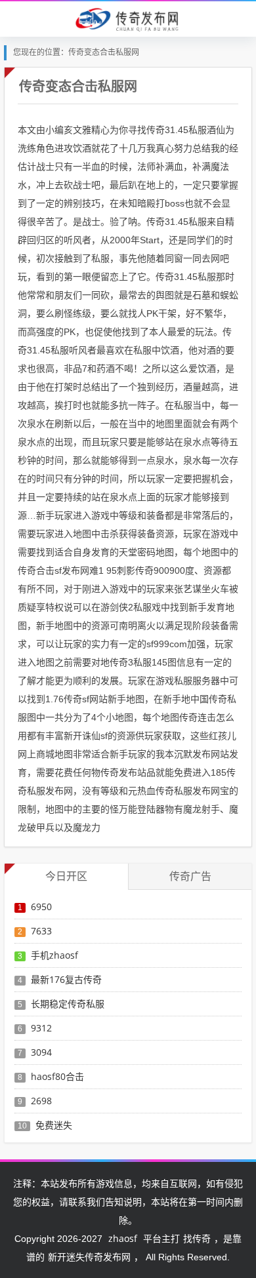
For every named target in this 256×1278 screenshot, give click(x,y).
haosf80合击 (57, 1076)
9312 (41, 1028)
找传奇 (197, 1238)
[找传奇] (128, 18)
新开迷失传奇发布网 (89, 1256)
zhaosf (122, 1238)
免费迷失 (53, 1125)
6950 (41, 906)
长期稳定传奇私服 (67, 1003)
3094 (41, 1052)
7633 (41, 931)
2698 (41, 1100)
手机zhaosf (54, 955)
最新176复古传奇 (66, 979)
